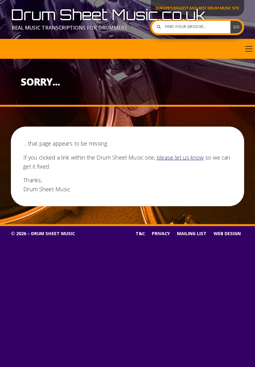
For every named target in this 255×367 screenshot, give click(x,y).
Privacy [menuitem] (161, 233)
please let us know (180, 157)
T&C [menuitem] (140, 233)
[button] (127, 49)
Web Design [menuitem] (227, 233)
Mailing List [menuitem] (191, 233)
